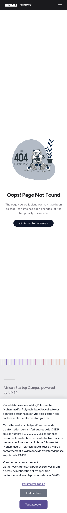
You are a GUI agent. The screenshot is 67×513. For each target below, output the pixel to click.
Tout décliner (33, 493)
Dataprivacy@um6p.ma (17, 466)
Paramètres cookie (33, 483)
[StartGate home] (18, 5)
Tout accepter (33, 504)
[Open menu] (60, 5)
